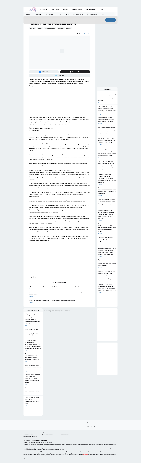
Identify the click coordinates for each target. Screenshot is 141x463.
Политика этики (64, 432)
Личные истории (91, 9)
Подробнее (62, 449)
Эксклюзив (43, 9)
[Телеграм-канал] (59, 75)
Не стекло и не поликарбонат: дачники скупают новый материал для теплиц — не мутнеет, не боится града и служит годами (59, 294)
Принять (110, 20)
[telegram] (35, 277)
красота (40, 28)
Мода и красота (38, 14)
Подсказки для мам (92, 14)
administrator (85, 34)
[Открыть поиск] (113, 9)
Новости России (77, 9)
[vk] (31, 277)
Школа (67, 14)
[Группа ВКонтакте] (44, 71)
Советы (28, 14)
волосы (68, 28)
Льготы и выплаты (78, 14)
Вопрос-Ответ (55, 9)
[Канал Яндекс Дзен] (75, 71)
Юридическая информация (47, 434)
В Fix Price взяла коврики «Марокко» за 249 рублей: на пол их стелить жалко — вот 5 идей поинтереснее (58, 287)
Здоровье (32, 28)
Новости (65, 9)
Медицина (61, 28)
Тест (101, 9)
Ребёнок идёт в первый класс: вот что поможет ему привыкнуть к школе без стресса (52, 301)
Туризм (59, 14)
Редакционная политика (28, 434)
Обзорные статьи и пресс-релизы (30, 436)
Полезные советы (50, 28)
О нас (25, 432)
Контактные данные (65, 434)
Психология (49, 14)
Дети (103, 14)
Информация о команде (47, 432)
